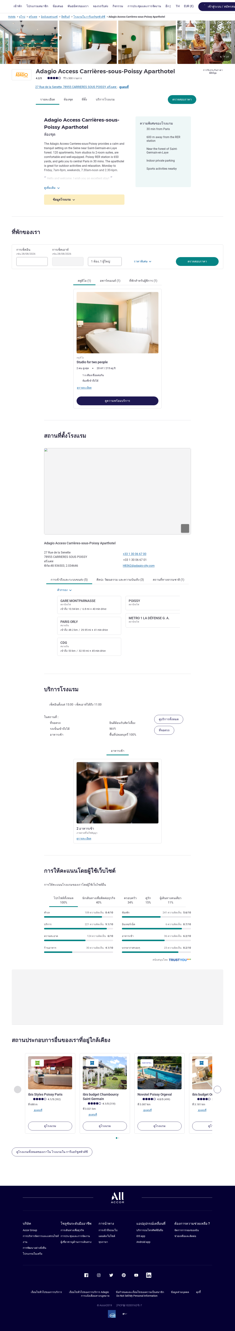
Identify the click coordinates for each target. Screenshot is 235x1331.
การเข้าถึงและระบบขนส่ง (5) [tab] (69, 579)
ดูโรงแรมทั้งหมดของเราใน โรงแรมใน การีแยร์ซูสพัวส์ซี (52, 1152)
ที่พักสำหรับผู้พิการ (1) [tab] (143, 280)
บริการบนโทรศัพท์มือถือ (149, 1230)
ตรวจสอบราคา (182, 99)
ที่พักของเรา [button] (26, 232)
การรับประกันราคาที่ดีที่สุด (213, 71)
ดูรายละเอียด (84, 838)
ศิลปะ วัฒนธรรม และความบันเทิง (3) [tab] (120, 579)
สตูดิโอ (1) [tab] (84, 280)
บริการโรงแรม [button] (61, 689)
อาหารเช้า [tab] (117, 751)
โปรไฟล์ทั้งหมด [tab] (63, 900)
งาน (25, 1241)
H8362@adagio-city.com (139, 565)
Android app (143, 1241)
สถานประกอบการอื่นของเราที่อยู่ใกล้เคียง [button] (61, 1040)
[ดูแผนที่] (117, 491)
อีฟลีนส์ (65, 16)
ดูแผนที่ (124, 87)
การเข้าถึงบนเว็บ (108, 1230)
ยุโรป (22, 16)
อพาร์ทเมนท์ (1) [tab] (110, 280)
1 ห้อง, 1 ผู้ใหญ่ (100, 261)
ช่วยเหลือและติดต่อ (185, 1236)
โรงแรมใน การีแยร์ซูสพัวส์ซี (89, 16)
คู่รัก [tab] (148, 900)
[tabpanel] (117, 347)
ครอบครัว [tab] (130, 900)
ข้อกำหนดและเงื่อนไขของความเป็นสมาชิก (140, 1292)
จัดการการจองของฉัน (186, 1230)
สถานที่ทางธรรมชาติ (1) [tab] (168, 579)
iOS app (140, 1236)
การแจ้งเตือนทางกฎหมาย (95, 1295)
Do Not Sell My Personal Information (137, 1295)
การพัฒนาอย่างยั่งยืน (34, 1247)
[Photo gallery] (117, 42)
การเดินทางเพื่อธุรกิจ (72, 1230)
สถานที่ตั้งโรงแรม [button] (65, 435)
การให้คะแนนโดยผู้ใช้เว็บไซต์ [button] (79, 870)
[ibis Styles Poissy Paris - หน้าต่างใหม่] (50, 1072)
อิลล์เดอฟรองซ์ (49, 16)
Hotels (11, 16)
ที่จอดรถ (164, 730)
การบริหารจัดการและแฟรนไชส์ (41, 1236)
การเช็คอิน (25, 251)
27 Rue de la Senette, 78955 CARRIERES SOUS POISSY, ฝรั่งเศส (76, 87)
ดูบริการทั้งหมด (169, 719)
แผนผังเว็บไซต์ (107, 1236)
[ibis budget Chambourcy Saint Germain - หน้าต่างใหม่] (105, 1072)
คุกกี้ (198, 1292)
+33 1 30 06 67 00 (134, 554)
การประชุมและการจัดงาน (75, 1236)
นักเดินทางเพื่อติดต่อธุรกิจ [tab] (98, 900)
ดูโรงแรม (50, 1126)
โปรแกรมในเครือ (32, 1253)
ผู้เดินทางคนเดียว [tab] (170, 900)
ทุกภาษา (103, 1241)
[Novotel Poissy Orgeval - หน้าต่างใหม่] (160, 1072)
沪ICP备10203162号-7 (129, 1305)
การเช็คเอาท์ (61, 251)
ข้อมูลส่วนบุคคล (180, 1292)
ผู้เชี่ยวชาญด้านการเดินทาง (76, 1241)
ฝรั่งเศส (33, 16)
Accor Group (30, 1230)
